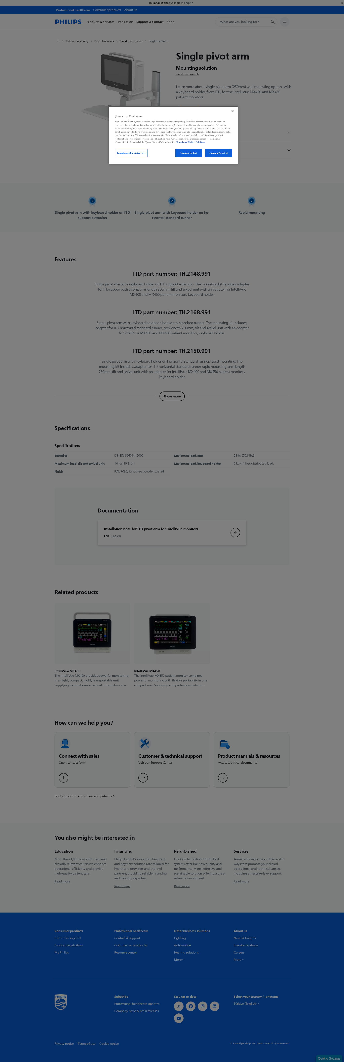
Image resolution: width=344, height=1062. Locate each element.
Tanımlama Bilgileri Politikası (190, 142)
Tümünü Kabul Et (218, 153)
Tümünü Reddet (188, 153)
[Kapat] (232, 111)
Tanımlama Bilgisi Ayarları (131, 153)
